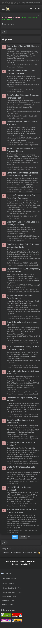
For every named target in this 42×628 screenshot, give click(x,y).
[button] (3, 8)
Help (35, 552)
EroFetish (10, 65)
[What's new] (35, 8)
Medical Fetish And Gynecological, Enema (26, 318)
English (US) (7, 549)
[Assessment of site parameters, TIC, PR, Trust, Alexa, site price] (17, 622)
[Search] (39, 8)
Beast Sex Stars (8, 584)
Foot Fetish (15, 218)
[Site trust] (17, 616)
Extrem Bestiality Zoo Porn (12, 588)
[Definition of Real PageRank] (6, 622)
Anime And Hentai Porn (19, 506)
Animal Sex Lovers (9, 596)
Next (22, 537)
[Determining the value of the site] (6, 616)
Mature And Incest (18, 67)
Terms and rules (16, 552)
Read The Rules (8, 24)
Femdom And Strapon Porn (21, 169)
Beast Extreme (8, 604)
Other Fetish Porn (17, 118)
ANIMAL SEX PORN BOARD (12, 592)
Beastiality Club (8, 600)
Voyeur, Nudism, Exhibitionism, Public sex (25, 292)
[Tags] (4, 32)
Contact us (5, 552)
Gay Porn (15, 483)
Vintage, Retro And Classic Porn (22, 191)
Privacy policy (27, 552)
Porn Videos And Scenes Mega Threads (25, 145)
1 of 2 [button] (15, 537)
